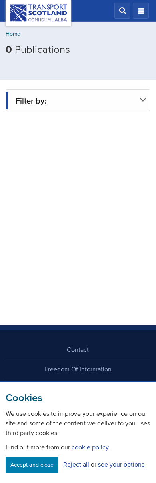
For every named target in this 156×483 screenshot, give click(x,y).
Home (13, 34)
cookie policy (90, 447)
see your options (121, 464)
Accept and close (32, 465)
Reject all (76, 464)
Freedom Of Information (78, 369)
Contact (78, 349)
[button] (122, 11)
